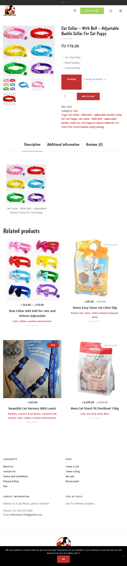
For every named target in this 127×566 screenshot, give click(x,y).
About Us (8, 466)
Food (99, 413)
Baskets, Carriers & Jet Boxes (24, 413)
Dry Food (91, 413)
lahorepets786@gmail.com (26, 514)
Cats (75, 110)
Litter (88, 313)
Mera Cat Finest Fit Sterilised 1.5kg (95, 408)
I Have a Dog (73, 471)
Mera (106, 413)
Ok (63, 559)
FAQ (5, 486)
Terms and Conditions (15, 476)
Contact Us (9, 471)
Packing (71, 79)
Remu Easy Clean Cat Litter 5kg (95, 308)
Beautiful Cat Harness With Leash (32, 408)
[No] (123, 556)
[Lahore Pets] (63, 544)
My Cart (70, 476)
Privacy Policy (11, 481)
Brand (74, 313)
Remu (95, 317)
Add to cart (88, 96)
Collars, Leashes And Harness (35, 321)
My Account (92, 11)
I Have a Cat (72, 466)
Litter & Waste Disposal (105, 313)
